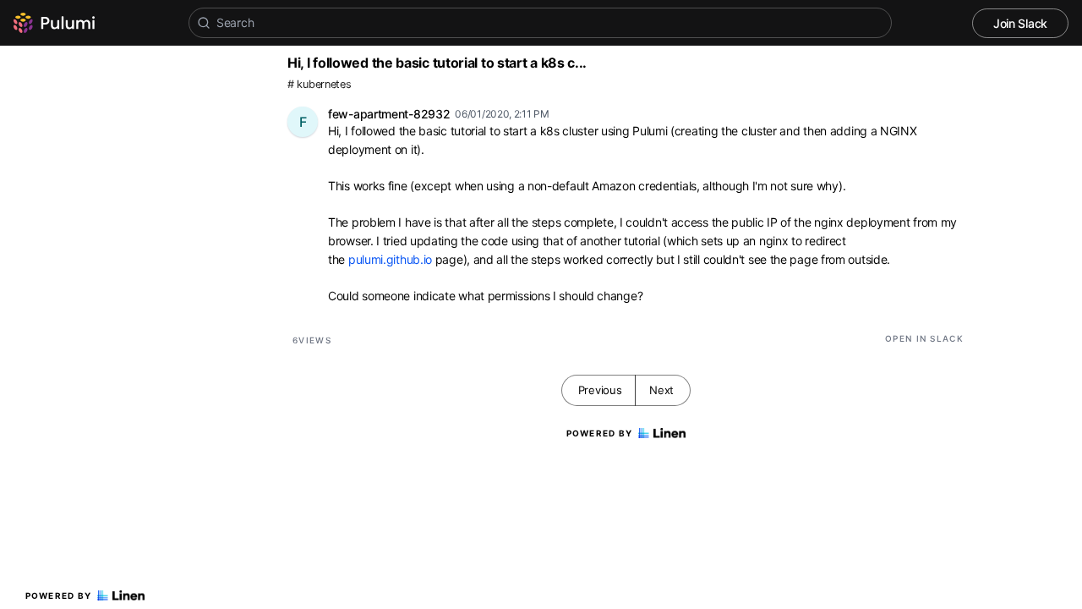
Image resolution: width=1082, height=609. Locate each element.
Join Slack (1020, 23)
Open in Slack (924, 338)
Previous (600, 390)
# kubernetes (319, 84)
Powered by (58, 595)
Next (661, 390)
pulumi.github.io (390, 259)
